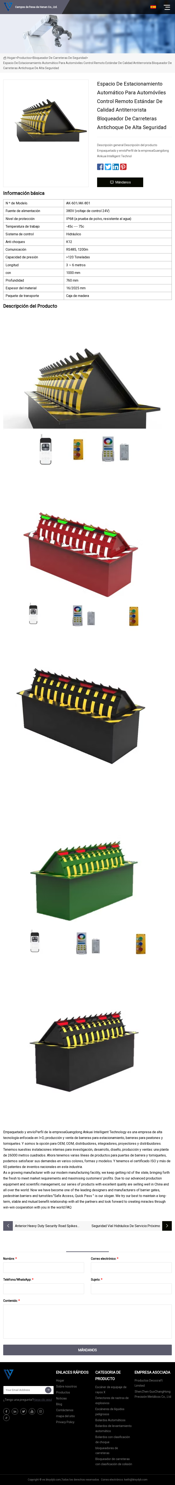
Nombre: (10, 1258)
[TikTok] (6, 1418)
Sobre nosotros (66, 1386)
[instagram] (40, 1411)
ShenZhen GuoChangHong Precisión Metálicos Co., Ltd (153, 1394)
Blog (59, 1404)
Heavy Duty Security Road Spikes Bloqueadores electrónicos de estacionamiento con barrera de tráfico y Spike (56, 1226)
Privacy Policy (65, 1422)
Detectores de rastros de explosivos (112, 1400)
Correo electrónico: (104, 1258)
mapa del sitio (65, 1416)
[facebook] (6, 1411)
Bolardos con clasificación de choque (112, 1439)
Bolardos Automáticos (110, 1420)
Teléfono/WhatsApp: (18, 1279)
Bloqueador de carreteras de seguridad (59, 58)
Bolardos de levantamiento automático (113, 1428)
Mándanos (123, 182)
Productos (24, 58)
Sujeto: (96, 1279)
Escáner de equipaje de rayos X (111, 1389)
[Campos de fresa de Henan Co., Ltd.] (24, 1374)
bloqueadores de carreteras (106, 1450)
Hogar (11, 58)
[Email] (48, 1390)
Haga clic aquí (43, 1399)
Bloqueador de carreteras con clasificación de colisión (113, 1461)
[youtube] (32, 1411)
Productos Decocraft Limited (149, 1383)
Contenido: (11, 1300)
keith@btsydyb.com (135, 1479)
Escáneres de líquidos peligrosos (109, 1411)
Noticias (61, 1398)
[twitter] (23, 1411)
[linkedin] (15, 1411)
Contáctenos (64, 1410)
